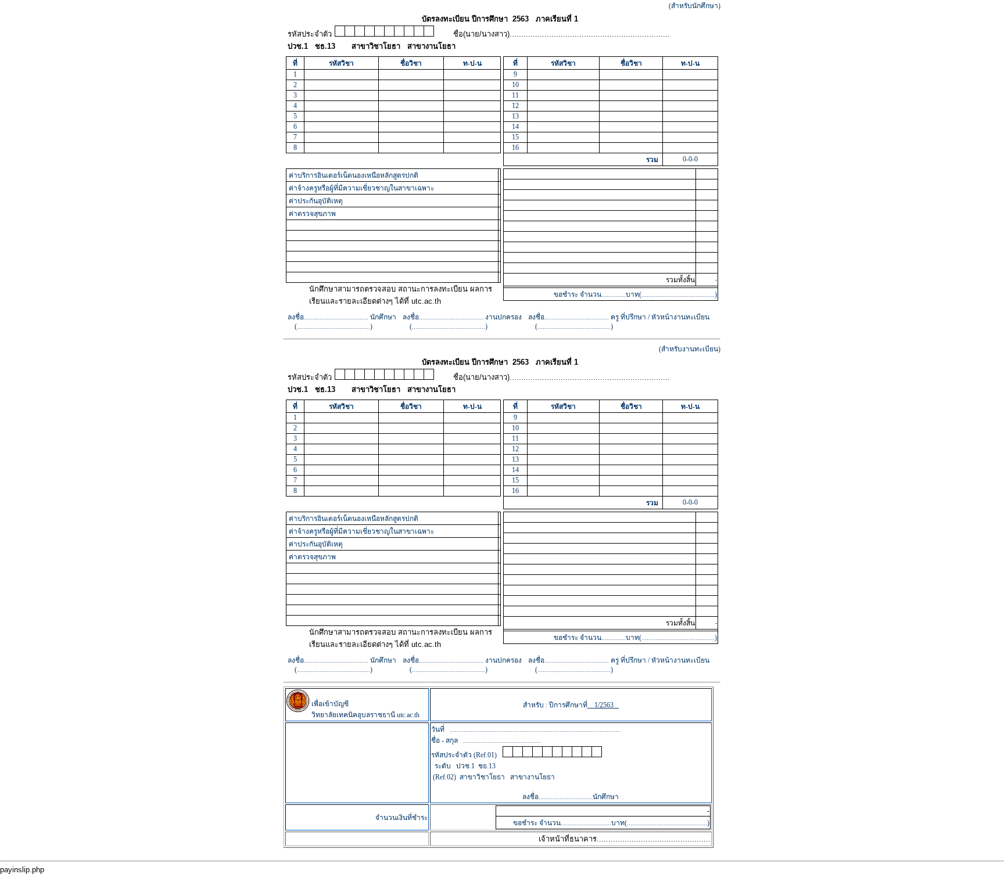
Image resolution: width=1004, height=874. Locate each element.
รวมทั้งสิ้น (680, 280)
